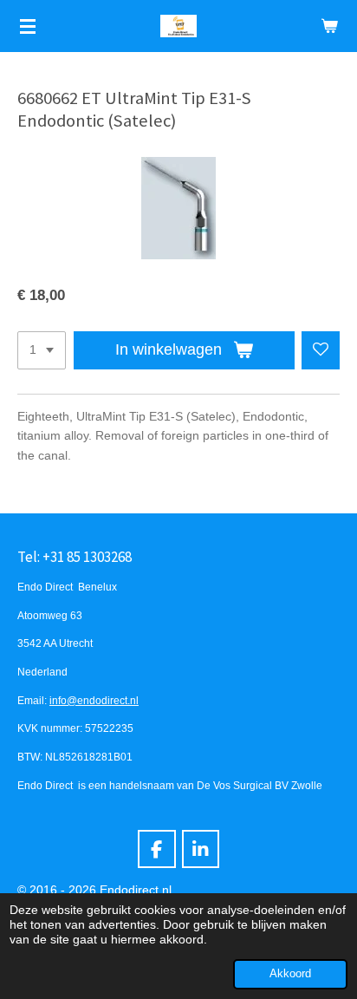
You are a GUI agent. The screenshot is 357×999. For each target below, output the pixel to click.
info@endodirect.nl (94, 700)
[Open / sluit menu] (28, 26)
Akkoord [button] (290, 974)
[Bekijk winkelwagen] (329, 26)
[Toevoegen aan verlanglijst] (321, 350)
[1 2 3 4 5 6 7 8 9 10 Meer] (41, 350)
